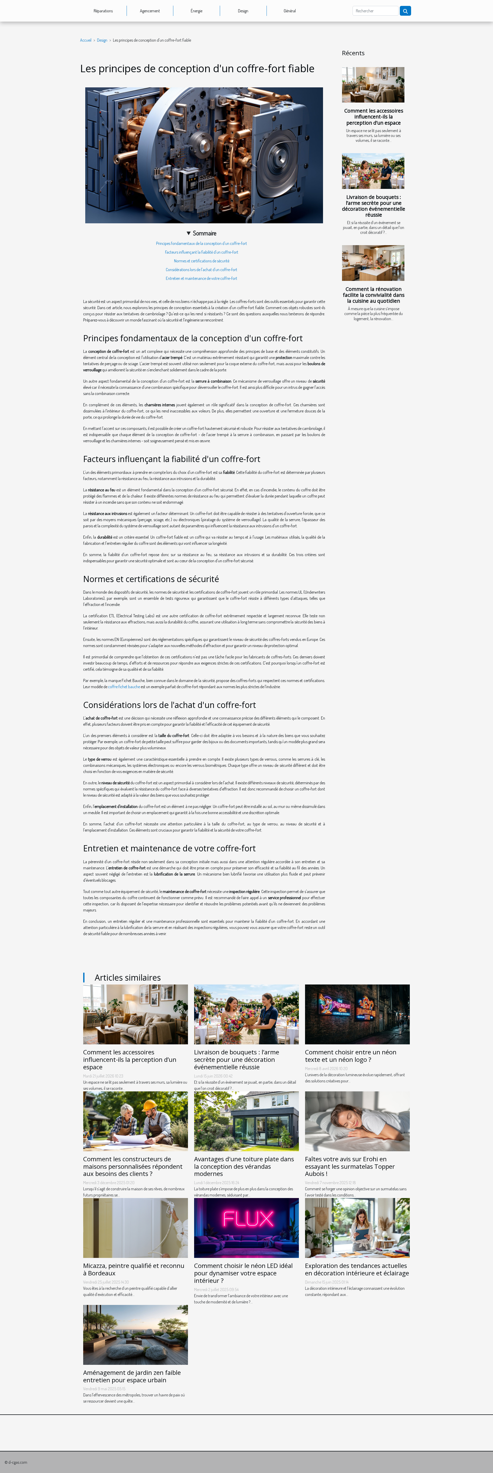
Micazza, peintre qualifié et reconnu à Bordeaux (133, 1269)
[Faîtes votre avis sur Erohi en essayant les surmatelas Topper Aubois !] (357, 1120)
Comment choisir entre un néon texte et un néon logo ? (350, 1056)
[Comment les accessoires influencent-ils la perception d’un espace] (373, 85)
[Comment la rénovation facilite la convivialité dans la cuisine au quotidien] (373, 263)
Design (243, 10)
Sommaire (204, 233)
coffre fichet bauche (124, 686)
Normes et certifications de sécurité (201, 260)
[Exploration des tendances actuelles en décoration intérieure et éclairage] (357, 1227)
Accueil (85, 40)
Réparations (103, 10)
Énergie (196, 10)
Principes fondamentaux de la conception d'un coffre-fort (201, 243)
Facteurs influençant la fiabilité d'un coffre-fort (201, 252)
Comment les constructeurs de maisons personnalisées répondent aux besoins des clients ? (133, 1166)
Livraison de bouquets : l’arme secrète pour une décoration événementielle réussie (373, 206)
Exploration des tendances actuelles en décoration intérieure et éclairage (357, 1269)
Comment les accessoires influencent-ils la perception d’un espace (373, 116)
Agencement (150, 10)
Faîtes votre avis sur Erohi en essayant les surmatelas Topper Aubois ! (350, 1166)
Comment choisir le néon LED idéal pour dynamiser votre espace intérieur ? (243, 1273)
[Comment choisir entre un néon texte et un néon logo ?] (357, 1013)
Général (290, 10)
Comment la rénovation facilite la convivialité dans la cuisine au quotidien (373, 295)
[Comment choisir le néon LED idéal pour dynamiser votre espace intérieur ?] (246, 1227)
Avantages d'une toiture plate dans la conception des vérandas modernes (244, 1166)
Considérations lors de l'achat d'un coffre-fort (201, 269)
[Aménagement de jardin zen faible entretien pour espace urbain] (135, 1334)
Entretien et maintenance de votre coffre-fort (201, 278)
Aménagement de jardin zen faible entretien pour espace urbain (132, 1376)
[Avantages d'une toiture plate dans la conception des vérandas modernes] (246, 1120)
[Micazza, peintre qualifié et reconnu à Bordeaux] (135, 1227)
